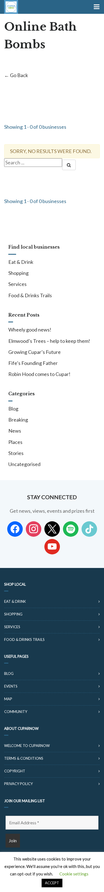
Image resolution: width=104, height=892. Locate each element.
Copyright (14, 771)
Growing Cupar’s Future (34, 352)
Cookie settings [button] (73, 873)
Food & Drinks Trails (30, 295)
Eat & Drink (20, 262)
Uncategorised (24, 464)
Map (8, 699)
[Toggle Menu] (96, 7)
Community (15, 711)
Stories (16, 453)
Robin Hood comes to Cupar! (39, 374)
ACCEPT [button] (52, 883)
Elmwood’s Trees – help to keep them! (49, 341)
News (14, 431)
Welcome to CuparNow (27, 745)
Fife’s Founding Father (33, 363)
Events (10, 686)
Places (15, 442)
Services (17, 284)
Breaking (18, 420)
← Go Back (16, 75)
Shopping (18, 273)
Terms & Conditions (23, 758)
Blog (13, 409)
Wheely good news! (29, 330)
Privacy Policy (18, 784)
